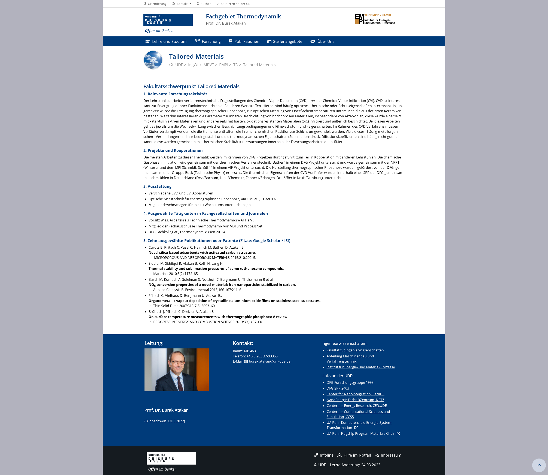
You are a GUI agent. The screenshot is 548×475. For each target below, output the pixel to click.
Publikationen (246, 41)
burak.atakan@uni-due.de (269, 361)
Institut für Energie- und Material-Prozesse (361, 367)
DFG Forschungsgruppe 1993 (350, 382)
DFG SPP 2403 (338, 388)
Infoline (327, 455)
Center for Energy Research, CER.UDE (357, 405)
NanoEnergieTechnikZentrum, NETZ (355, 399)
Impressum (391, 455)
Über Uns (325, 41)
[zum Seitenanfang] (539, 465)
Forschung (211, 41)
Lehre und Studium (169, 41)
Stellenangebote (287, 41)
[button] (181, 4)
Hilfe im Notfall (357, 455)
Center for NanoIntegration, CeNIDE (355, 394)
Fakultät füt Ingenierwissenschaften (355, 350)
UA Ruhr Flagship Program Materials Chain (361, 433)
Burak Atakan (175, 410)
